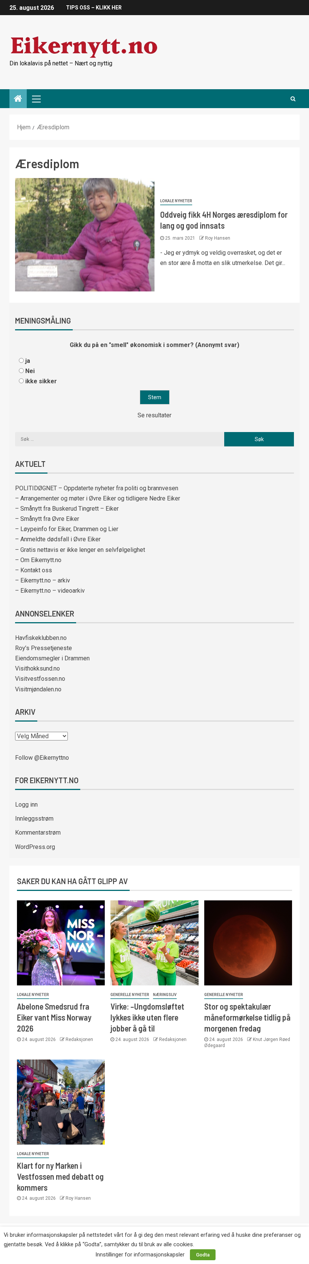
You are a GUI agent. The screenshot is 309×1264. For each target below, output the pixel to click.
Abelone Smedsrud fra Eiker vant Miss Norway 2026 (54, 1017)
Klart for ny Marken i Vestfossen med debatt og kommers (60, 1176)
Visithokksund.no (37, 668)
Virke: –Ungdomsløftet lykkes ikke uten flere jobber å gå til (147, 1017)
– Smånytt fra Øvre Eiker (47, 518)
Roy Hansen (217, 238)
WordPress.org (35, 846)
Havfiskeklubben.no (41, 637)
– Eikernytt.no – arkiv (42, 580)
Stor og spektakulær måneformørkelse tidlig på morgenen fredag (247, 1017)
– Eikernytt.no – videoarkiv (50, 590)
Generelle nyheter (129, 995)
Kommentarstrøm (38, 832)
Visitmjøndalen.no (38, 689)
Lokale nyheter (176, 201)
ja (27, 360)
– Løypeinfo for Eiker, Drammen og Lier (66, 529)
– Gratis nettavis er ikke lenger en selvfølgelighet (80, 549)
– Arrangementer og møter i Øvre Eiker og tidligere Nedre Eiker (97, 498)
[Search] (293, 98)
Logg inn (26, 804)
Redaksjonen (79, 1039)
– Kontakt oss (33, 570)
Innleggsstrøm (34, 818)
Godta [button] (203, 1255)
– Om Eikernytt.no (38, 560)
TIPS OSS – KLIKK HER (94, 8)
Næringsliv (165, 995)
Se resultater (154, 415)
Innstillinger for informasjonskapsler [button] (140, 1254)
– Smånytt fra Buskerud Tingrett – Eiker (67, 508)
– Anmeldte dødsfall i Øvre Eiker (58, 539)
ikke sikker (41, 381)
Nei (30, 371)
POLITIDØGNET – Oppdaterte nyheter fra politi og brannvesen (96, 488)
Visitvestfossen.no (40, 678)
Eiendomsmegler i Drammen (52, 658)
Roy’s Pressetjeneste (43, 648)
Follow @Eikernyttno (42, 757)
